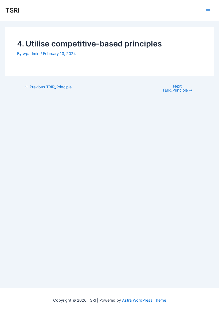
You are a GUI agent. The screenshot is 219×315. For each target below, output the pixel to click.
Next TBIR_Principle (177, 88)
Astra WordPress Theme (144, 300)
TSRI (12, 10)
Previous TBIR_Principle (48, 87)
